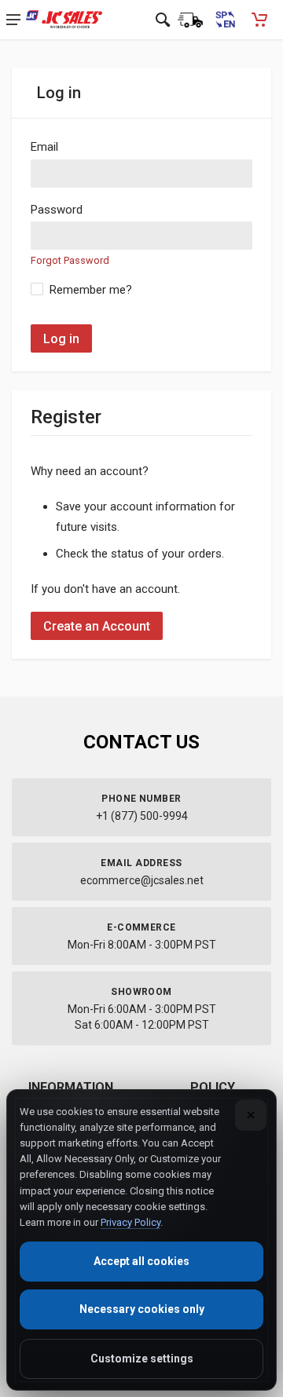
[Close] (250, 1115)
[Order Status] (190, 19)
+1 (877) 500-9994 (142, 816)
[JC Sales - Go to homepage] (64, 19)
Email (44, 147)
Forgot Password (70, 260)
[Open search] (162, 19)
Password (57, 210)
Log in (61, 338)
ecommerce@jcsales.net (142, 880)
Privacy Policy (130, 1222)
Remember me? (91, 290)
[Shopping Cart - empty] (259, 19)
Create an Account (96, 626)
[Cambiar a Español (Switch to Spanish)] (225, 19)
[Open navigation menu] (13, 19)
